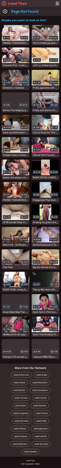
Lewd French (42, 413)
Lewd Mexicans (20, 444)
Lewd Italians (20, 428)
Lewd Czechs (41, 397)
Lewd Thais (17, 3)
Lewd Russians (41, 444)
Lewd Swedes (30, 451)
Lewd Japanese (40, 428)
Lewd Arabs (41, 374)
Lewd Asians (19, 382)
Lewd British (19, 390)
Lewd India (41, 421)
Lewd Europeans (21, 413)
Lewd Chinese (21, 397)
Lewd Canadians (40, 390)
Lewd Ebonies (39, 405)
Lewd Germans (22, 421)
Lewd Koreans (21, 436)
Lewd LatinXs (41, 436)
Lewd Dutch (20, 405)
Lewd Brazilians (39, 382)
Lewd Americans (21, 374)
